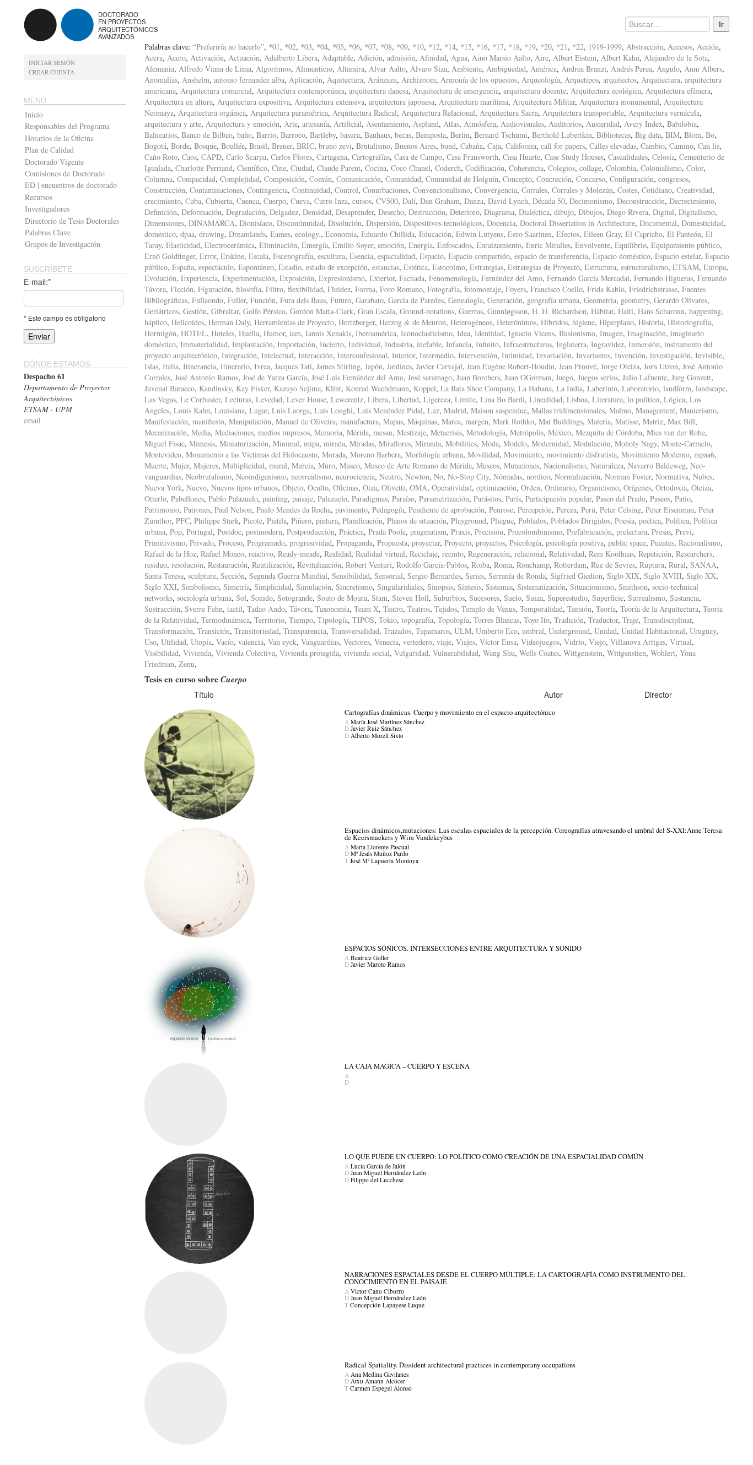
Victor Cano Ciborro (377, 1291)
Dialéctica (534, 212)
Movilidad (483, 454)
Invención (630, 355)
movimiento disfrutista (581, 454)
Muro (326, 465)
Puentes (662, 542)
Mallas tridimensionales (568, 410)
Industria (398, 344)
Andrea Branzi (583, 68)
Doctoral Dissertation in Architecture (577, 223)
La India (569, 388)
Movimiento (523, 454)
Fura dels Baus (303, 300)
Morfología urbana (434, 454)
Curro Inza (331, 201)
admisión (401, 57)
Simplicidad (273, 586)
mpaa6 (704, 454)
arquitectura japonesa (401, 101)
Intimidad (517, 355)
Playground (468, 520)
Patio (683, 498)
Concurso (590, 179)
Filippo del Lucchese (377, 1180)
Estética (416, 267)
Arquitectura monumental (619, 101)
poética (650, 520)
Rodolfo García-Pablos (431, 564)
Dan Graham (440, 201)
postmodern (264, 531)
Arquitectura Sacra (509, 112)
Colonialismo (661, 168)
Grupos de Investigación (62, 244)
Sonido (262, 598)
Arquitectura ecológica (606, 90)
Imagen (611, 333)
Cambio (653, 146)
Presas (661, 531)
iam (295, 333)
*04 (322, 46)
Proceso (230, 542)
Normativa (672, 476)
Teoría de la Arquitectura (659, 609)
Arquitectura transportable (583, 112)
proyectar (426, 542)
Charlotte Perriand (204, 168)
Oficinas (345, 487)
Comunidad (403, 179)
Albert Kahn (620, 57)
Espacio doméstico (621, 256)
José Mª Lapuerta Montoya (384, 861)
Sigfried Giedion (576, 575)
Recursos (38, 197)
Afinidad (433, 57)
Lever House (306, 399)
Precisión (489, 531)
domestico (160, 234)
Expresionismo (342, 278)
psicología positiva (575, 542)
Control (346, 190)
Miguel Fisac (164, 443)
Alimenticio (313, 68)
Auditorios (565, 124)
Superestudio (567, 598)
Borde (180, 146)
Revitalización (319, 564)
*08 (386, 46)
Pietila (277, 520)
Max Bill (681, 421)
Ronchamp (533, 564)
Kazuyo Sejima (297, 388)
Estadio (290, 267)
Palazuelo (332, 498)
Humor (274, 333)
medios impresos (284, 432)
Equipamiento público (685, 245)
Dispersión (382, 223)
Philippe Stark (216, 520)
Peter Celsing (620, 509)
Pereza (566, 509)
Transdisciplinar (667, 620)
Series (474, 575)
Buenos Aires (415, 146)
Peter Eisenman (670, 509)
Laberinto (602, 388)
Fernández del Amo (511, 278)
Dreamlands (247, 234)
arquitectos (620, 79)
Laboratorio (640, 388)
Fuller (237, 300)
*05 (338, 46)
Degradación (245, 212)
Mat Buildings (561, 421)
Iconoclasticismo (427, 333)
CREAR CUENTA (51, 72)
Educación (435, 234)
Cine (279, 168)
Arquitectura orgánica (212, 112)
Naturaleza (606, 465)
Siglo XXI (160, 586)
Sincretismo (354, 586)
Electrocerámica (230, 245)
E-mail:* (37, 281)
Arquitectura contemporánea (300, 90)
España (183, 267)
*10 (418, 46)
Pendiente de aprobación (446, 509)
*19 (530, 46)
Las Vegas (160, 399)
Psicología (525, 542)
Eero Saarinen (530, 234)
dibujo (564, 212)
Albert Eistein (574, 57)
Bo (710, 135)
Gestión (195, 311)
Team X (366, 609)
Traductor (603, 620)
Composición (284, 179)
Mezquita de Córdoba (608, 432)
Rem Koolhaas (611, 553)
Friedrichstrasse (653, 289)
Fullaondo (207, 300)
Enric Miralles (548, 245)
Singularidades (400, 586)
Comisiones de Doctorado (65, 173)
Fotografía (443, 289)
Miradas (361, 443)
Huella (249, 333)
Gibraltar (225, 311)
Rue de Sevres (613, 564)
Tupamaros (433, 631)
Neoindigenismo (261, 476)
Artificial (348, 124)
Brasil (258, 146)
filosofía (248, 289)
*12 (434, 46)
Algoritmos (273, 68)
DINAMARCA (212, 223)
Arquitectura (660, 79)
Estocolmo (448, 267)
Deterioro (465, 212)
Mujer (180, 465)
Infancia (458, 344)
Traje (630, 620)
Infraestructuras (527, 344)
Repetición (654, 553)
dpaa (187, 234)
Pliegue (502, 520)
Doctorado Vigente (54, 162)
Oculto (318, 487)
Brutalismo (373, 146)
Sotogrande (295, 598)
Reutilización (272, 564)
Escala (258, 256)
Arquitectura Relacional (438, 112)
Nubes (702, 476)
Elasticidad (183, 245)
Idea (463, 333)
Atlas (451, 124)
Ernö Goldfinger (169, 256)
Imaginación (646, 333)
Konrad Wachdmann (377, 388)
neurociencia (355, 476)
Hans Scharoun (661, 311)
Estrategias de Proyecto (544, 267)
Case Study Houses (574, 157)
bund (448, 146)
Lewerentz (347, 399)
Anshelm (195, 79)
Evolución (160, 278)
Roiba (480, 564)
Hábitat (602, 311)
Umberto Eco (497, 631)
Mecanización (165, 432)
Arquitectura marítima (473, 101)
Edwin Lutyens (479, 234)
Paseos (660, 498)
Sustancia (684, 598)
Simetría (236, 586)
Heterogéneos (471, 322)
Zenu (187, 664)
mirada (334, 443)
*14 (450, 46)
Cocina (375, 168)
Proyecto (457, 542)
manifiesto (208, 421)
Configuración (632, 179)
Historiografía (689, 322)
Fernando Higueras (663, 278)
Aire (541, 57)
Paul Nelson (233, 509)
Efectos (567, 234)
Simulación (313, 586)
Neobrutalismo (209, 476)
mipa (311, 443)
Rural (677, 564)
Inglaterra (571, 344)
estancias (385, 267)
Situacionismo (592, 586)
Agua (459, 57)
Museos (487, 465)
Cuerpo (274, 201)
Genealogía (465, 300)
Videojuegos (540, 642)
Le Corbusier (200, 399)
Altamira (350, 68)
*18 (514, 46)
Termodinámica (225, 620)
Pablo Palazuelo (233, 498)
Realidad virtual (380, 553)
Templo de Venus (488, 609)
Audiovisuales (522, 124)
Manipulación (250, 421)
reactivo (261, 553)
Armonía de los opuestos (478, 79)
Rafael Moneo (222, 553)
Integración (239, 355)
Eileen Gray (602, 234)
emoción (391, 245)
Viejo (597, 642)
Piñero (301, 520)
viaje (444, 642)
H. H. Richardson (559, 311)
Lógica (674, 399)
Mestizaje (411, 432)
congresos (673, 179)
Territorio (269, 620)
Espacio (431, 256)
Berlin (460, 135)
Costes (627, 190)
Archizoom (418, 79)
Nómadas (507, 476)
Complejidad (240, 179)
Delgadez (284, 212)
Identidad (489, 333)
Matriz (653, 421)
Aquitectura (345, 79)
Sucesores (484, 598)
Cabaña (471, 146)
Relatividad (566, 553)
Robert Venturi (369, 564)
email (32, 420)
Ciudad (302, 168)
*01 (274, 46)
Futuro (340, 300)
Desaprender (355, 212)
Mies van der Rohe (676, 432)
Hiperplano (616, 322)
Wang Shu (499, 653)
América (543, 68)
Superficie (607, 598)
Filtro (274, 289)
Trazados (397, 631)
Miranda (428, 443)
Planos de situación (417, 520)
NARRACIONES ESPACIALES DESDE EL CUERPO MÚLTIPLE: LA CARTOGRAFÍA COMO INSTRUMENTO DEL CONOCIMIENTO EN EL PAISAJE (515, 1278)
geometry (635, 300)
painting (275, 498)
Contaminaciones (216, 190)
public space (627, 542)
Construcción (164, 190)
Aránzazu (382, 79)
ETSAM (686, 267)
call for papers (563, 146)
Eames (280, 234)
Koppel (424, 388)
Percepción (535, 509)
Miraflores (395, 443)
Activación (207, 57)
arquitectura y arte (172, 124)
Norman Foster (628, 476)
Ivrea (262, 366)
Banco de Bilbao (207, 135)
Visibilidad (161, 653)
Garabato (370, 300)
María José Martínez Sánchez (387, 722)
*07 (370, 46)
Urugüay (703, 631)
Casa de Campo (418, 157)
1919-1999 (605, 46)
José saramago (430, 377)
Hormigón (160, 333)
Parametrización (444, 498)
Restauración (228, 564)
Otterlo (155, 498)
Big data (648, 135)
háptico (155, 322)
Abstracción (644, 46)
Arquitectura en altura (178, 101)
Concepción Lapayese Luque (387, 1305)
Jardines (399, 366)
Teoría (606, 609)
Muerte (155, 465)
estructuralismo (644, 267)
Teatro (393, 609)
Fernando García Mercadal (588, 278)
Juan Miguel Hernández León (388, 1172)
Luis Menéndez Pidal (390, 410)
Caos (189, 157)
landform (677, 388)
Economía (341, 234)
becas (403, 135)
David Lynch (508, 201)
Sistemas (499, 586)
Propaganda (354, 542)
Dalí (409, 201)
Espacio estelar (678, 256)
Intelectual (277, 355)
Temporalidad (541, 609)
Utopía (201, 642)
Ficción (181, 289)
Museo (350, 465)
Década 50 (549, 201)
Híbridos (554, 322)
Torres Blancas (496, 620)
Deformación (201, 212)
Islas (151, 366)
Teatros (418, 609)
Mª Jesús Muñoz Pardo (379, 853)
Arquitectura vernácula (664, 112)
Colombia (621, 168)
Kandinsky (215, 388)
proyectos (490, 542)
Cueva (300, 201)
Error (208, 256)
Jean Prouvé (577, 366)
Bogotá (155, 146)
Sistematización (541, 586)
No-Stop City (468, 476)
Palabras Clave (48, 232)
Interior (403, 355)
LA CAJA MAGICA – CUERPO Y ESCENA (407, 1066)
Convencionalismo (441, 190)
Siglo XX (701, 575)
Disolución (345, 223)
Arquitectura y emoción (242, 124)
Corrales (534, 190)
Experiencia (199, 278)
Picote (252, 520)
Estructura (600, 267)
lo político (643, 399)
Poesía (624, 520)
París (513, 498)
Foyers (515, 289)
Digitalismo (697, 212)
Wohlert (662, 653)
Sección (232, 575)
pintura (327, 520)
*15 (466, 46)
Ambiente (466, 68)
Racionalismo (699, 542)
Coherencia (526, 168)
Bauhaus (377, 135)
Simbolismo (200, 586)
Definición (160, 212)
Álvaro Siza (428, 68)
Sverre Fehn (204, 609)
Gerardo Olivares (680, 300)
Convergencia (496, 190)
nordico (538, 476)
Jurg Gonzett (691, 377)
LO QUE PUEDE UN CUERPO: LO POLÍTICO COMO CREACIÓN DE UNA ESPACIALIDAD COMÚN (494, 1156)
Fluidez (339, 289)
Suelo (512, 598)
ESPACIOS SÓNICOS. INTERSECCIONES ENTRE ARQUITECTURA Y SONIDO (463, 948)
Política (677, 520)
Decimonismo (590, 201)
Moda (490, 443)
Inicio (34, 114)
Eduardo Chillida (388, 234)
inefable (429, 344)
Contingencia (267, 190)
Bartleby (323, 135)
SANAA (703, 564)
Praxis (460, 531)
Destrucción (426, 212)
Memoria (328, 432)
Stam (380, 598)
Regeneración (489, 553)
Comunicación (358, 179)
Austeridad (603, 124)
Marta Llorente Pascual (380, 847)
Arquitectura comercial (216, 90)
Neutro (390, 476)
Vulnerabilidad (455, 653)
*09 (402, 46)
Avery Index (643, 124)
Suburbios (449, 598)
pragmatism (428, 531)
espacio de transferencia (551, 256)
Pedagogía (388, 509)
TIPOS (363, 620)
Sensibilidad (351, 575)
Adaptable (337, 57)
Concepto (517, 179)
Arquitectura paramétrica (289, 112)
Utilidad (173, 642)
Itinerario (235, 366)
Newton (417, 476)
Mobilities (461, 443)
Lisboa (577, 399)
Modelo (515, 443)
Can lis (708, 146)
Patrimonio (161, 509)
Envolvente (592, 245)
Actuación (244, 57)
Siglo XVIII (663, 575)
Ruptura (651, 564)
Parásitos (487, 498)
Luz (433, 410)
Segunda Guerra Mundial (288, 575)
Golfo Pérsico (264, 311)
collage (590, 168)
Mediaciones (234, 432)
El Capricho (644, 234)
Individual (364, 344)
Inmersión (644, 344)
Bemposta (431, 135)
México (559, 432)
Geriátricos (161, 311)
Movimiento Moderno (655, 454)
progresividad (310, 542)
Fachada (411, 278)
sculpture (202, 575)
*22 (578, 46)
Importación (296, 344)
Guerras (471, 311)
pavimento (351, 509)
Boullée (233, 146)
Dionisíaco (255, 223)
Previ (683, 531)
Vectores (356, 642)
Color (694, 168)
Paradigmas (370, 498)
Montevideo (162, 454)
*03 (306, 46)
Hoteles (222, 333)
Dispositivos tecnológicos (443, 223)
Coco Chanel (411, 168)
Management (655, 410)
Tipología (333, 620)
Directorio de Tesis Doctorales (72, 221)
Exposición (296, 278)
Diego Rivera (627, 212)
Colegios (561, 168)
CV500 (387, 201)
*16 (482, 46)
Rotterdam (570, 564)
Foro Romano (401, 289)
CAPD (211, 157)
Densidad (317, 212)
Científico (252, 168)
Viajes (465, 642)
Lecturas (238, 399)
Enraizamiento (498, 245)
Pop (176, 531)
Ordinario (560, 487)
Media (201, 432)
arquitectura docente (534, 90)
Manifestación (166, 421)
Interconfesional (362, 355)
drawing (211, 234)
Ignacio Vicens (531, 333)
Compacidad (196, 179)
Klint (333, 388)
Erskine (232, 256)
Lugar (258, 410)
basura (350, 135)
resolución (187, 564)
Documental (658, 223)
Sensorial (388, 575)
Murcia (303, 465)
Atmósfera (480, 124)
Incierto (332, 344)
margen (476, 421)
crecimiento (162, 201)
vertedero (417, 642)
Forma (365, 289)
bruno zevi (335, 146)
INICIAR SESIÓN (52, 62)
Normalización (577, 476)
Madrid (455, 410)
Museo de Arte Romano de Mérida (418, 465)
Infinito (487, 344)
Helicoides (187, 322)
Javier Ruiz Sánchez (376, 728)
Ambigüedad (506, 68)
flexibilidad (305, 289)
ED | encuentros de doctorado (71, 185)
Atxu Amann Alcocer (378, 1381)
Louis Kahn (192, 410)
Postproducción (311, 531)
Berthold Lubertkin (562, 135)
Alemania (159, 68)
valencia (250, 642)
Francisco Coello (556, 289)
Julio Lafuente (644, 377)
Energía (420, 245)
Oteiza (701, 487)
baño (244, 135)
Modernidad (550, 443)
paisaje (302, 498)
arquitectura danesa (378, 90)
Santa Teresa (164, 575)
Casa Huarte (521, 157)
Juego (564, 377)
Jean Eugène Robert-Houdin (511, 366)
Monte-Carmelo (686, 443)
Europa (714, 267)
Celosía (663, 157)
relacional (529, 553)
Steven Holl (410, 598)
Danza (473, 201)
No (438, 476)
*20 (546, 46)
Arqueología (540, 79)
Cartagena (331, 157)
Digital (663, 212)
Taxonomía (332, 609)
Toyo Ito (537, 620)
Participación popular (558, 498)
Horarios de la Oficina (59, 138)
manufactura (359, 421)
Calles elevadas (612, 146)
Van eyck (282, 642)
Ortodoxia (671, 487)
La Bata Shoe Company (477, 388)
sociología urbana (204, 598)
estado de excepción (337, 267)
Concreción (554, 179)
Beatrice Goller (370, 958)
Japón (374, 366)
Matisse (626, 421)
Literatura (607, 399)
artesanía (315, 124)
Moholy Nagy (636, 443)
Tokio (388, 620)
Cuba (193, 201)
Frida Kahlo (606, 289)
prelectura (631, 531)
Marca (451, 421)
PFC (183, 520)
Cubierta (219, 201)
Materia (599, 421)
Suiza (534, 598)
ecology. (308, 234)
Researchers (694, 553)
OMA (418, 487)
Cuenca (247, 201)
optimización (496, 487)
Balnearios (160, 135)
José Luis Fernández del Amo (357, 377)
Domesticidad (702, 223)
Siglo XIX (623, 575)
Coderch (448, 168)
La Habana (535, 388)
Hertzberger (356, 322)
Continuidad (311, 190)
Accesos (680, 46)
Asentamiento (387, 124)
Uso (150, 642)
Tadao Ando (266, 609)
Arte (291, 124)
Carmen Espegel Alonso (381, 1388)
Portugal (199, 531)
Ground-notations (427, 311)
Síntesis (469, 586)
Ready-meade (299, 553)
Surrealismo (646, 598)
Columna (158, 179)
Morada (334, 454)
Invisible (708, 355)
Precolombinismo (535, 531)
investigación (670, 355)
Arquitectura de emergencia (456, 90)
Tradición (569, 620)
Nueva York (163, 487)
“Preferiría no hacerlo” (228, 46)
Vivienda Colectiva (245, 653)
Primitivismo (164, 542)
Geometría (600, 300)
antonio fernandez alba (249, 79)
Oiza (370, 487)
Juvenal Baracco (169, 388)
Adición (370, 57)
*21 (562, 46)
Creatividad (694, 190)
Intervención (477, 355)
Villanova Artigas (637, 642)
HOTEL (194, 333)
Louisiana (229, 410)
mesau (382, 432)
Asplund (426, 124)
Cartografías (371, 157)
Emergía (315, 245)
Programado (266, 542)
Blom (692, 135)
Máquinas (422, 421)
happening (705, 311)
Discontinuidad (300, 223)
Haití (625, 311)
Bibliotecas (613, 135)
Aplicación (305, 79)
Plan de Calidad (49, 150)
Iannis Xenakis (328, 333)
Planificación (362, 520)
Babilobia (682, 124)
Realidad (337, 553)
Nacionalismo (565, 465)
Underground (569, 631)
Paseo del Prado (621, 498)
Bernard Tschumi (501, 135)
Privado (202, 542)
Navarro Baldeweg (657, 465)
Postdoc (229, 531)
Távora (300, 609)
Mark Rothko (513, 421)
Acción (708, 46)
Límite (465, 399)
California (520, 146)
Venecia (386, 642)
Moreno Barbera (375, 454)
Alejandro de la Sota (676, 57)
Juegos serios (598, 377)
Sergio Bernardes (434, 575)
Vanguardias (320, 642)
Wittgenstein (583, 653)
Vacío (225, 642)
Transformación (168, 631)
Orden (530, 487)
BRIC (305, 146)
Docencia (501, 223)
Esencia (361, 256)
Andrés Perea (631, 68)
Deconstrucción (641, 201)
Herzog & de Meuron (412, 322)
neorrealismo (311, 476)
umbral (533, 631)
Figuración (215, 289)
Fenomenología (453, 278)
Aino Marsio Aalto (501, 57)
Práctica (351, 531)
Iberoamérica (376, 333)
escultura (331, 256)
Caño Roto (161, 157)
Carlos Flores (291, 157)
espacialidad (396, 256)
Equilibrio (631, 245)
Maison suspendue (499, 410)
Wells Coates (539, 653)
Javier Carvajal (439, 366)
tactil (235, 609)
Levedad (269, 399)
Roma (503, 564)
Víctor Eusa (498, 642)
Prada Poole (387, 531)
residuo (155, 564)
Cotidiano (657, 190)
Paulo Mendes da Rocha (293, 509)
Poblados (532, 520)
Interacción (315, 355)
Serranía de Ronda (517, 575)
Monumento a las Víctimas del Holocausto (252, 454)
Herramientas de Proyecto (294, 322)
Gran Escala (376, 311)
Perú (588, 509)
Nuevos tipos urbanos (244, 487)
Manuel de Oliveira (306, 421)
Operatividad (452, 487)
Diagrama (499, 212)
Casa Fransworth (472, 157)
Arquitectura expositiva (253, 101)
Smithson (633, 586)
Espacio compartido (479, 256)
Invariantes (593, 355)
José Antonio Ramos (206, 377)
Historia (650, 322)
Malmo (620, 410)
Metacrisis (446, 432)
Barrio (266, 135)
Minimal (286, 443)
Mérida (358, 432)
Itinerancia (199, 366)
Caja (494, 146)
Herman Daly (229, 322)
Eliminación (278, 245)
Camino (681, 146)
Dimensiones (164, 223)
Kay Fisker (253, 388)
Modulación (591, 443)
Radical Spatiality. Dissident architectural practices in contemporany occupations (460, 1365)
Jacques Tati (293, 366)
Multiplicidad (244, 465)
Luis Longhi (333, 410)
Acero (176, 57)
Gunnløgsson (507, 311)
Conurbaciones (385, 190)
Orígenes (637, 487)
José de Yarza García (275, 377)
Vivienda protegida (309, 653)
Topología (453, 620)
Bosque (205, 146)
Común (320, 179)
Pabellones (187, 498)
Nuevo (196, 487)
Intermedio (436, 355)
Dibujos (590, 212)
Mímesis (202, 443)
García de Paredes (416, 300)
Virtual (681, 642)
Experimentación (248, 278)
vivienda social (366, 653)
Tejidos (445, 609)
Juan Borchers (478, 377)
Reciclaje (424, 553)
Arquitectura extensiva (329, 101)
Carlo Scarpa (246, 157)
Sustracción (162, 609)
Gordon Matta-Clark (321, 311)
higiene (583, 322)
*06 (354, 46)
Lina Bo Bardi (502, 399)
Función (263, 300)
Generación (505, 300)
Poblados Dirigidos (580, 520)
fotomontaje (482, 289)
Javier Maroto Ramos (378, 964)
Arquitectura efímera (678, 90)
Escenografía (293, 256)
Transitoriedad (256, 631)
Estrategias (486, 267)
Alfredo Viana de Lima (215, 68)
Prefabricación (589, 531)
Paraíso (403, 498)
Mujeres (205, 465)
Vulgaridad (411, 653)
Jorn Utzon (661, 366)
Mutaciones (521, 465)
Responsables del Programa (67, 126)
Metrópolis (527, 432)
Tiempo (301, 620)
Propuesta (392, 542)
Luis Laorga (291, 410)
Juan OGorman (527, 377)
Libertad (405, 399)
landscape (710, 388)
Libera (378, 399)
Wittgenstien (626, 653)
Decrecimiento (691, 201)
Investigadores (47, 208)
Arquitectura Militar (544, 101)
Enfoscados (454, 245)
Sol (241, 598)
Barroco (293, 135)
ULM (462, 631)
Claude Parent (339, 168)
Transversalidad (355, 631)
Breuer (282, 146)
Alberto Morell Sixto (377, 735)
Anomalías (161, 79)
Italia (171, 366)
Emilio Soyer (352, 245)
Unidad (605, 631)
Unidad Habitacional (653, 631)
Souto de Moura (342, 598)
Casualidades (628, 157)
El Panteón (684, 234)
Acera (153, 57)
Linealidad (545, 399)
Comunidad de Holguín (462, 179)
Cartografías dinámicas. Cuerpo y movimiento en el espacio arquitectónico (450, 712)
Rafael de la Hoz (170, 553)
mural (278, 465)
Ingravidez (607, 344)
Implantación (252, 344)
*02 (290, 46)
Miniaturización (243, 443)
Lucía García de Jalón (378, 1166)
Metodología (485, 432)
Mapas (393, 421)
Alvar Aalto (387, 68)
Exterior (382, 278)
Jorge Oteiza (620, 366)
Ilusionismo (577, 333)
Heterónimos (516, 322)
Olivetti (393, 487)
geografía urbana (553, 300)
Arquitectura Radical (364, 112)
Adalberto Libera (291, 57)
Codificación (484, 168)
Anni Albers (703, 68)
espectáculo (216, 267)
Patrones (197, 509)
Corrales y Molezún (582, 190)
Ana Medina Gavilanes (379, 1374)
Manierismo (698, 410)
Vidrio (574, 642)
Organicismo (599, 487)
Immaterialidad (204, 344)
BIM (672, 135)
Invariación (554, 355)
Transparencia (304, 631)
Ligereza (436, 399)
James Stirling (338, 366)
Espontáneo (256, 267)
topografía (417, 620)
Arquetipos (581, 79)
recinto (453, 553)
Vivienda (197, 653)
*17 (498, 46)
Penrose (501, 509)
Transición (213, 631)
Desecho (391, 212)
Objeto (292, 487)
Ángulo (668, 68)
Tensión (579, 609)
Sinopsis (440, 586)
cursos (362, 201)
